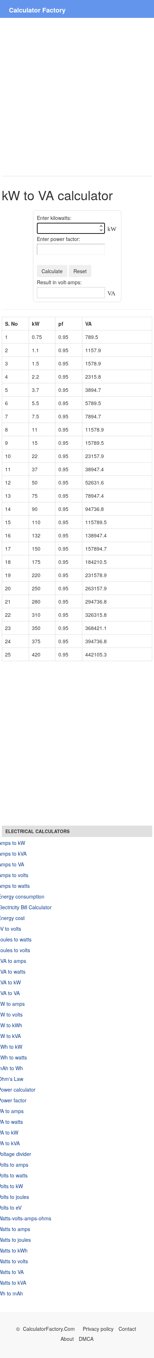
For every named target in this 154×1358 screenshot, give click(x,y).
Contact (127, 1328)
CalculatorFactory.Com (49, 1328)
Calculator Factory (37, 10)
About (67, 1338)
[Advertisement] (77, 97)
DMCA (86, 1338)
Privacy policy (98, 1328)
